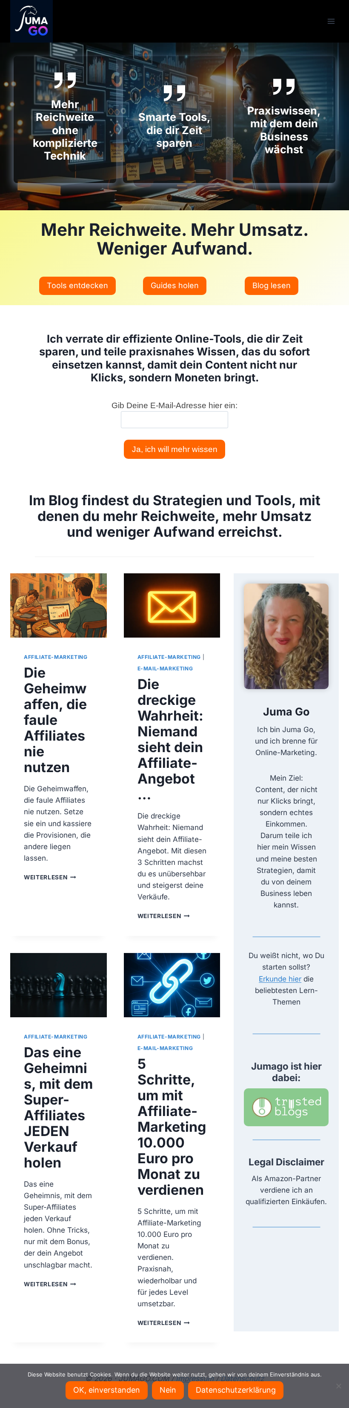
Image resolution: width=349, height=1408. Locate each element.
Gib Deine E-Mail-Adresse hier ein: (174, 405)
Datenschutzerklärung (236, 1389)
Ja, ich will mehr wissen (174, 449)
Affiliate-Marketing (55, 657)
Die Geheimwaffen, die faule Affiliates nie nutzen (55, 720)
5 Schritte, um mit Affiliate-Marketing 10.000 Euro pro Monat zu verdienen (171, 1127)
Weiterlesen (50, 877)
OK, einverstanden (106, 1389)
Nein (168, 1389)
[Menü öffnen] (331, 21)
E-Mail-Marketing (165, 668)
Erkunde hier (280, 978)
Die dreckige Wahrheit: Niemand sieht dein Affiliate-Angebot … (170, 739)
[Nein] (338, 1386)
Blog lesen (271, 285)
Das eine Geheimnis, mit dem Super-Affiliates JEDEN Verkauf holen (58, 1107)
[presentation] (58, 605)
